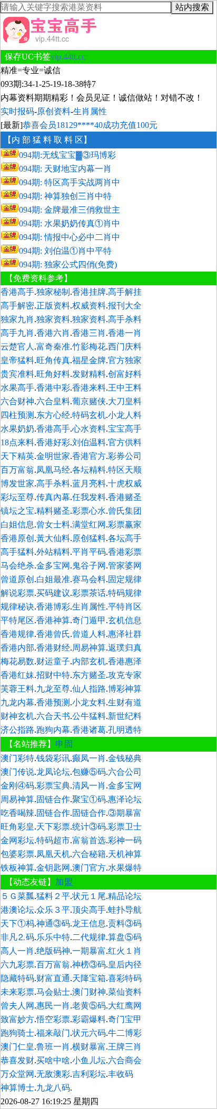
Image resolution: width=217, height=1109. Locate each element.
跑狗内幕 (53, 729)
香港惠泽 (125, 661)
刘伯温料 (89, 442)
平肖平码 (89, 551)
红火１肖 (125, 950)
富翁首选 (89, 840)
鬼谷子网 (89, 565)
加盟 (64, 881)
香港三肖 (89, 332)
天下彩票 (53, 826)
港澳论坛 (17, 909)
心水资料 (89, 428)
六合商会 (125, 1060)
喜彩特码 (125, 978)
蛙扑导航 (125, 909)
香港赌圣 (125, 497)
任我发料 (89, 497)
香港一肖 (125, 332)
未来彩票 (17, 991)
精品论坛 (125, 896)
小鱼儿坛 (89, 1060)
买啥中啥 (53, 1060)
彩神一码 (125, 840)
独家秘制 (53, 291)
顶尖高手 (89, 909)
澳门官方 (89, 867)
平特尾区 (17, 620)
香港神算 (53, 620)
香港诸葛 (89, 729)
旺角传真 (53, 360)
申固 (64, 744)
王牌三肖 (125, 1046)
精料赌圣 (53, 510)
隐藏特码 (17, 978)
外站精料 (53, 551)
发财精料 (89, 373)
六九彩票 (17, 964)
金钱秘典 (125, 758)
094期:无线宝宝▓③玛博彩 (67, 155)
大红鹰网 (125, 1005)
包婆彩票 (17, 854)
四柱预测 (17, 415)
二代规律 (89, 937)
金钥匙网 (53, 867)
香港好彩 (53, 442)
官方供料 (125, 442)
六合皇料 (53, 401)
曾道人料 (89, 634)
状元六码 (89, 1032)
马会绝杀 (17, 565)
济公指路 (17, 729)
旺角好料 (53, 373)
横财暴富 (89, 1046)
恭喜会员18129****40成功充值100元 (90, 125)
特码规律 (125, 592)
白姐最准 (53, 579)
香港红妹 (17, 675)
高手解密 (17, 305)
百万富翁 (17, 469)
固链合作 (53, 799)
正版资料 (53, 305)
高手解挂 (125, 291)
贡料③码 (125, 923)
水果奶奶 (17, 428)
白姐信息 (17, 524)
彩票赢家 (125, 524)
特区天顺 (125, 469)
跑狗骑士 (17, 1032)
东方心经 (53, 415)
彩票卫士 (125, 826)
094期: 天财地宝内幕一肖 (65, 168)
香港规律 (17, 634)
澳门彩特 (17, 758)
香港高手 (17, 291)
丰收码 (120, 1074)
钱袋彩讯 (53, 758)
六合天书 (53, 716)
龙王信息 (89, 923)
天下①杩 (17, 923)
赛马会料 (89, 579)
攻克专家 (125, 675)
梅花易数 (17, 661)
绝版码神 (53, 950)
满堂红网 (89, 524)
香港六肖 (53, 332)
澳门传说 (17, 771)
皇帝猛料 (17, 360)
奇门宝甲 (125, 1019)
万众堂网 (17, 1074)
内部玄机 (89, 661)
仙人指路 (89, 688)
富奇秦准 (53, 346)
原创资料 (54, 111)
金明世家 (53, 456)
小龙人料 (125, 415)
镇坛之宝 (17, 510)
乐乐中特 (53, 937)
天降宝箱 (89, 978)
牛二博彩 (125, 1032)
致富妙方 (17, 1019)
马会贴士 (53, 991)
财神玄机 (17, 716)
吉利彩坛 (89, 1074)
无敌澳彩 (53, 1074)
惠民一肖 (53, 1005)
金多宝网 (53, 565)
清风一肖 (89, 785)
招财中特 (53, 675)
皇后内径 (125, 964)
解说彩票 (17, 592)
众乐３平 (53, 909)
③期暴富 (125, 812)
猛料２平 (53, 896)
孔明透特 (125, 729)
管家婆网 (125, 565)
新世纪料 (125, 716)
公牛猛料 (89, 716)
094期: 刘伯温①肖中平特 (65, 250)
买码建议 (53, 592)
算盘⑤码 (125, 937)
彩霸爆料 (89, 1019)
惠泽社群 (125, 634)
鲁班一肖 (53, 1046)
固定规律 (125, 579)
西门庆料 (125, 346)
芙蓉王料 (17, 688)
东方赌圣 (89, 675)
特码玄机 (89, 415)
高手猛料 (17, 551)
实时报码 (17, 111)
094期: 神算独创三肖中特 (65, 196)
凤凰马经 (53, 469)
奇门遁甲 (89, 620)
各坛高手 (125, 538)
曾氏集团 (125, 510)
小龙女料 (89, 702)
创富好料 (125, 373)
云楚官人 (17, 346)
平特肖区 (125, 606)
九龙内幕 (17, 702)
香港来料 (89, 387)
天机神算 (125, 854)
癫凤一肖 (89, 758)
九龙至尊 (53, 688)
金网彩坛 (17, 840)
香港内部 (17, 647)
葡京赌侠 (89, 401)
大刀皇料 (125, 401)
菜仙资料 (125, 991)
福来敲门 (53, 1032)
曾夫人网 (17, 1005)
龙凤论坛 (53, 771)
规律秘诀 (17, 606)
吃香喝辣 (17, 812)
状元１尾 (89, 896)
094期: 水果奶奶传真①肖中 (69, 223)
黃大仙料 (53, 538)
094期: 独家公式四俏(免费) (68, 264)
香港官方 (89, 456)
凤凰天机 (53, 854)
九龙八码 (53, 1087)
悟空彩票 (53, 1019)
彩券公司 (125, 456)
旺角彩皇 (17, 826)
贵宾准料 (17, 373)
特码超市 (53, 840)
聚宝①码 (89, 799)
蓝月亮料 (89, 483)
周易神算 (89, 647)
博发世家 (17, 483)
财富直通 (53, 978)
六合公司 (125, 771)
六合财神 (17, 401)
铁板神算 (17, 867)
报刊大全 (125, 305)
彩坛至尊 (17, 497)
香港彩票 (125, 551)
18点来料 (17, 442)
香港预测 (53, 702)
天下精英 (17, 456)
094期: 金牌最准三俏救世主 (69, 209)
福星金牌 (89, 360)
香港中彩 (53, 387)
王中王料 (125, 387)
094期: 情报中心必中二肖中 (69, 237)
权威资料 (89, 305)
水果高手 (17, 387)
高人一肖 (17, 950)
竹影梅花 (89, 346)
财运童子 (53, 661)
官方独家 (125, 360)
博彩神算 (125, 688)
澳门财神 (89, 991)
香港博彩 (53, 606)
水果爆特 (125, 867)
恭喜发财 (17, 1060)
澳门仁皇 (17, 1046)
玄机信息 (125, 620)
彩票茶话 (89, 592)
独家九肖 (17, 319)
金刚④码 (17, 785)
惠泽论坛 (125, 799)
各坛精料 (89, 469)
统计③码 (89, 826)
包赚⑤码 (89, 771)
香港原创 (17, 538)
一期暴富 (89, 950)
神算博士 (17, 1087)
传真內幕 (53, 497)
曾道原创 (17, 579)
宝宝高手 (125, 428)
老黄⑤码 (89, 1005)
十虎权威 (125, 483)
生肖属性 (90, 111)
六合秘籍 (89, 854)
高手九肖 (17, 332)
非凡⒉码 (17, 937)
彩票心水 (89, 510)
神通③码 (53, 923)
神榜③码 (89, 964)
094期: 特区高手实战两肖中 (69, 182)
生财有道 (125, 702)
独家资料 (53, 319)
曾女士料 (53, 524)
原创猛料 (89, 538)
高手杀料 (125, 319)
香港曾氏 (53, 634)
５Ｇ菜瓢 (17, 896)
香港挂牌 (89, 291)
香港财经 (53, 647)
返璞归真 (125, 647)
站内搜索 (192, 7)
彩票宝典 (53, 785)
